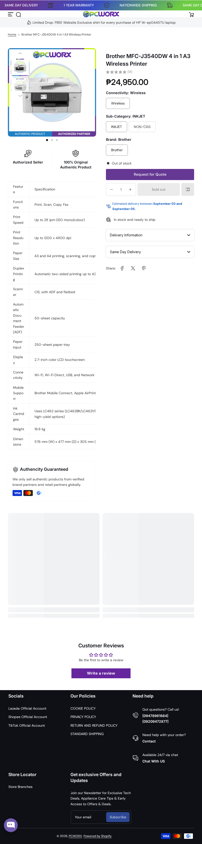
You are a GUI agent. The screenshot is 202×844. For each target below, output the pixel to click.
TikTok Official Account (26, 725)
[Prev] (20, 53)
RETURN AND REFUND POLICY (94, 725)
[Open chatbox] (11, 825)
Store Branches (20, 786)
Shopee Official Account (27, 717)
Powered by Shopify (98, 836)
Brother (117, 150)
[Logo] (101, 14)
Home (12, 35)
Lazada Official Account (27, 708)
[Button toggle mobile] (11, 14)
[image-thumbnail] (20, 67)
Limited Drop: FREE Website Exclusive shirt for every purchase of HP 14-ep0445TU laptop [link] (104, 22)
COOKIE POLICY (83, 708)
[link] (122, 268)
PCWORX (75, 836)
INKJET (116, 126)
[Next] (20, 96)
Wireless (118, 103)
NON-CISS (142, 126)
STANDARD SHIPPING (87, 734)
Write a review (101, 673)
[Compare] (187, 189)
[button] (18, 14)
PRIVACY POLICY (83, 717)
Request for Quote (150, 174)
